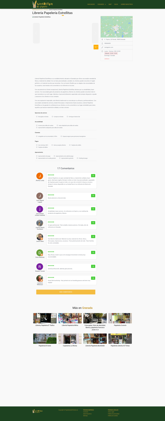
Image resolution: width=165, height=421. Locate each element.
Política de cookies (113, 415)
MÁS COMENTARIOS (65, 292)
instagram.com (108, 47)
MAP (110, 4)
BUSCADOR (91, 4)
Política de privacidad (113, 413)
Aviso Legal (111, 412)
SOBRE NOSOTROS (127, 4)
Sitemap (85, 415)
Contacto (85, 412)
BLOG (116, 4)
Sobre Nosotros (87, 413)
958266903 (107, 43)
